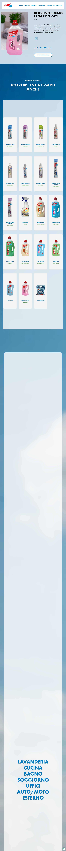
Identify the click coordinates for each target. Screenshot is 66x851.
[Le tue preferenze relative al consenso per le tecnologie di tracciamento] (64, 849)
